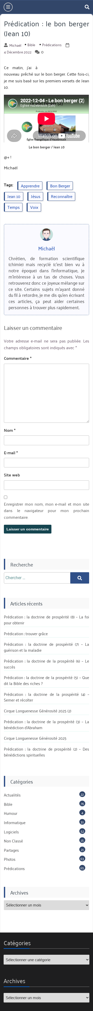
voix (34, 207)
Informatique (15, 822)
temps (13, 207)
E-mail (11, 452)
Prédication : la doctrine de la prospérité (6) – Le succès (46, 663)
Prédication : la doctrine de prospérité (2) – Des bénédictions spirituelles (46, 751)
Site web (12, 475)
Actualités (12, 794)
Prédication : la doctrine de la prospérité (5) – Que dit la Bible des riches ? (46, 680)
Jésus (35, 196)
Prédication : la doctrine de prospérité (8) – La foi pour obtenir (46, 619)
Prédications (51, 44)
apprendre (30, 185)
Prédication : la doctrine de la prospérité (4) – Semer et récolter (46, 697)
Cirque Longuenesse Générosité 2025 (35, 738)
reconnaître (61, 196)
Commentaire (18, 358)
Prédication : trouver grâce (26, 633)
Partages (11, 850)
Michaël (15, 45)
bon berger (60, 185)
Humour (10, 813)
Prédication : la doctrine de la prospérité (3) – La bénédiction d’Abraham (46, 724)
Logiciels (11, 831)
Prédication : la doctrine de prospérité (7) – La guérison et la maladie (46, 647)
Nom (10, 430)
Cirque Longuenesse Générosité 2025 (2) (37, 710)
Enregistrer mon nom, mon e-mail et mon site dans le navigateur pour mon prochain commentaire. (46, 511)
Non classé (13, 840)
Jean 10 (13, 196)
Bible (31, 44)
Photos (10, 859)
